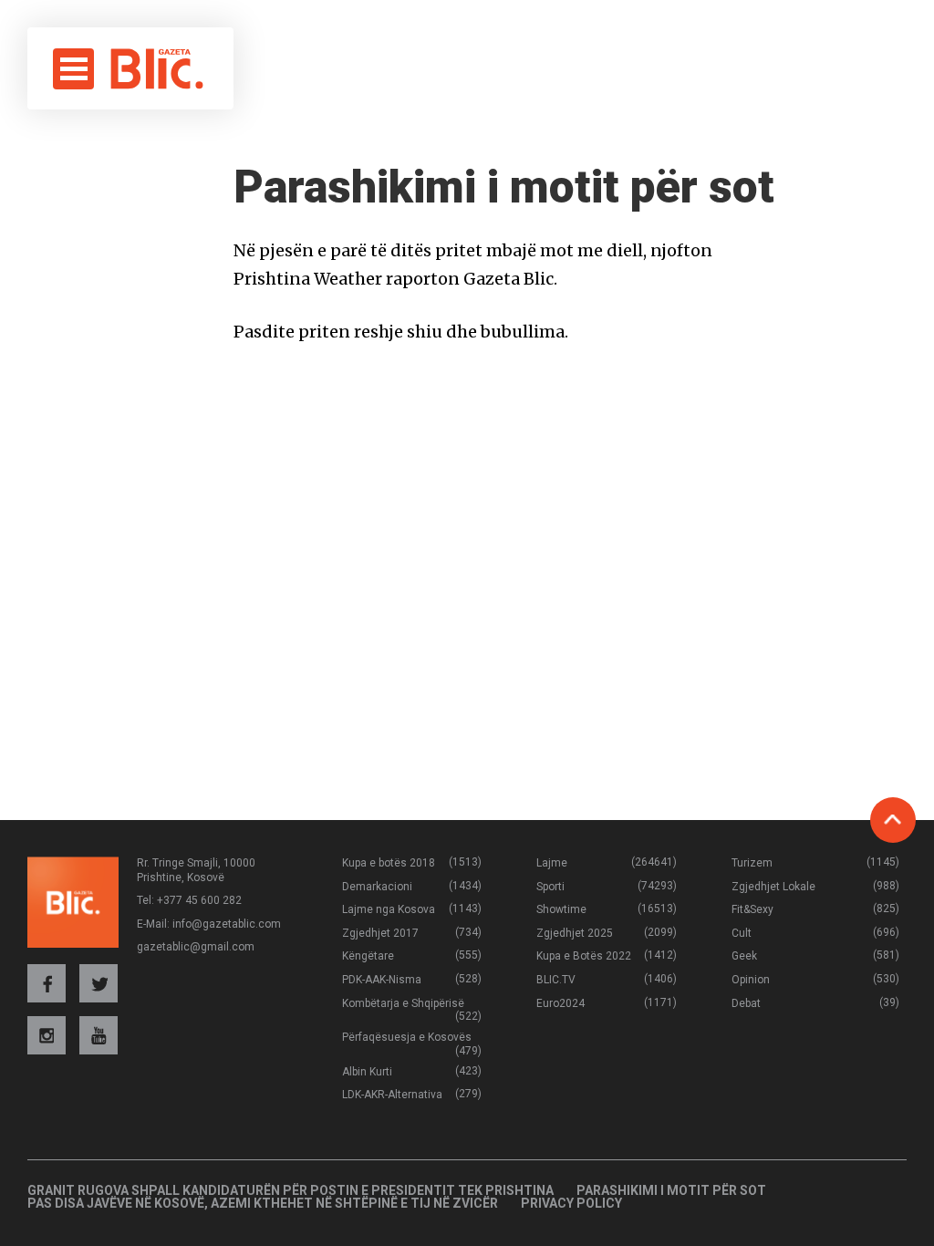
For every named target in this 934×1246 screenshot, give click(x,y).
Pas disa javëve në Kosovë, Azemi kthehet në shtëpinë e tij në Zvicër (262, 1203)
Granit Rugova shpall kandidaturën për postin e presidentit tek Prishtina (290, 1190)
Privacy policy (571, 1203)
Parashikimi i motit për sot (671, 1190)
